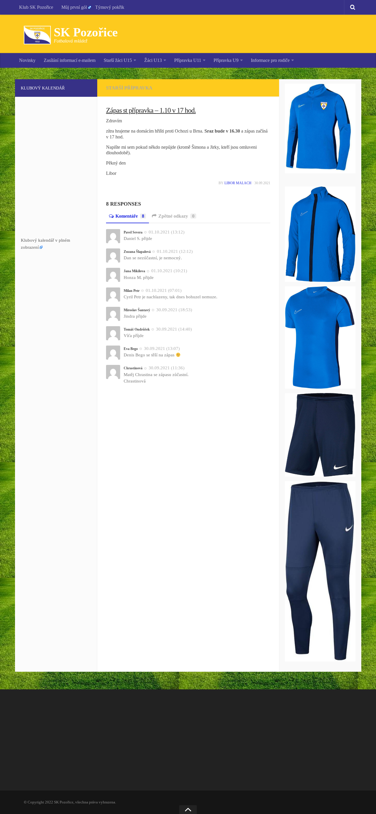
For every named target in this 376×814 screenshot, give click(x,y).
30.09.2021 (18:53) (174, 309)
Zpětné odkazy (176, 216)
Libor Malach (237, 183)
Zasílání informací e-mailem (69, 60)
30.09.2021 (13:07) (162, 348)
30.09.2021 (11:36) (166, 367)
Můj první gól (74, 7)
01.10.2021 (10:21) (169, 270)
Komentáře (129, 216)
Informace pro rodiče (270, 60)
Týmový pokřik (109, 7)
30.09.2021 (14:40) (174, 329)
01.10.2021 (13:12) (166, 232)
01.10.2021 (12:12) (175, 251)
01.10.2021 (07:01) (164, 290)
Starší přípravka (129, 87)
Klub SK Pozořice (36, 7)
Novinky (27, 60)
